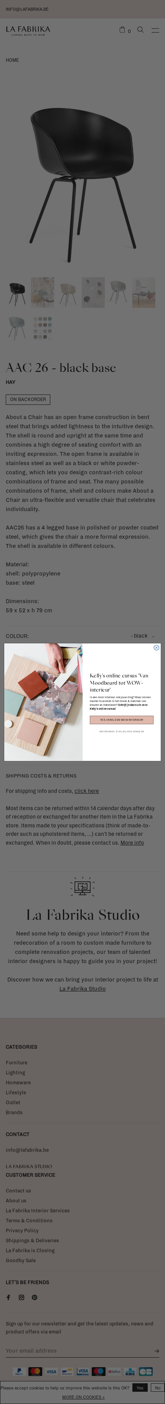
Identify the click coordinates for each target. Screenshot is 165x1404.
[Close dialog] (156, 647)
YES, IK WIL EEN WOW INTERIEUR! (121, 719)
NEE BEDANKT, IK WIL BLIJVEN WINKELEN (121, 731)
